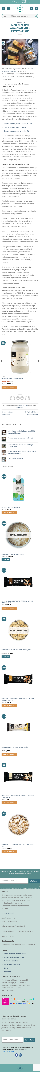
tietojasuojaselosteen (8, 1051)
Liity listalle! (34, 881)
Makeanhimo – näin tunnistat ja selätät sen (20, 446)
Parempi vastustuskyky (17, 458)
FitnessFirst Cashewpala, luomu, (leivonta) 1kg (18, 845)
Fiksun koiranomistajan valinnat (20, 438)
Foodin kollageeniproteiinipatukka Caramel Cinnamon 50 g (18, 699)
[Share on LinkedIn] (29, 398)
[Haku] (8, 8)
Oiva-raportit (9, 913)
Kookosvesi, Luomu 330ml (11, 507)
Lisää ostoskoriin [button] (9, 387)
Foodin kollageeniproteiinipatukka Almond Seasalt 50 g (17, 602)
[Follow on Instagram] (20, 1055)
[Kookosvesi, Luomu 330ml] (18, 488)
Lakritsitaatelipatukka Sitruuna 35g (15, 747)
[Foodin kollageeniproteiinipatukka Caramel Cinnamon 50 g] (18, 679)
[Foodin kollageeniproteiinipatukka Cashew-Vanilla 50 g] (18, 777)
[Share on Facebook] (14, 398)
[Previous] (1, 365)
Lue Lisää (6, 559)
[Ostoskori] (36, 8)
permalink (20, 407)
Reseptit (7, 972)
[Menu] (3, 8)
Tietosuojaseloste (12, 961)
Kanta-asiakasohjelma (14, 957)
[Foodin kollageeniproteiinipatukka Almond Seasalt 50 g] (18, 582)
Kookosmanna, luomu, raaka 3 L (16, 131)
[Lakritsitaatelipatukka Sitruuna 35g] (18, 728)
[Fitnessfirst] (20, 8)
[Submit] (36, 16)
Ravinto (22, 22)
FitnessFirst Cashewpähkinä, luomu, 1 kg (16, 650)
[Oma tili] (31, 8)
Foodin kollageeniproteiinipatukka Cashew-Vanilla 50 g (18, 797)
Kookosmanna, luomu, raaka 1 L (16, 127)
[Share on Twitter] (18, 398)
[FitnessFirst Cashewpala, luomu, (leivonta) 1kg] (18, 825)
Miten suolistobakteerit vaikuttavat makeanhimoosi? (22, 452)
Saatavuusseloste (12, 964)
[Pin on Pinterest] (25, 398)
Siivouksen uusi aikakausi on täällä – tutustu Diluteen (22, 432)
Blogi (17, 22)
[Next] (39, 365)
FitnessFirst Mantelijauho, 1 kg (13, 554)
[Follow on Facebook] (16, 1055)
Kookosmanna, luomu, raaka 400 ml (18, 124)
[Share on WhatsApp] (10, 398)
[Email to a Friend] (22, 398)
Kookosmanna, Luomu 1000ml (12, 378)
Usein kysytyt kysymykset (15, 953)
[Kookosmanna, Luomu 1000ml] (20, 356)
